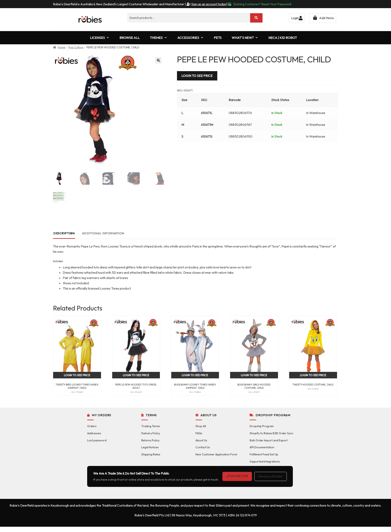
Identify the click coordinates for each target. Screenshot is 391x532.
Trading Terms (150, 426)
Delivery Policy (150, 433)
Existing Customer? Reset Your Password (262, 4)
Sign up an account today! (209, 4)
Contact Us (203, 447)
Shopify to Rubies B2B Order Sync (271, 433)
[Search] (256, 18)
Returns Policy (150, 440)
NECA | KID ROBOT (282, 38)
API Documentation (262, 447)
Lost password (97, 440)
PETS (218, 38)
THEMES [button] (156, 38)
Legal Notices (150, 447)
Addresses (94, 433)
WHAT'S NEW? (243, 38)
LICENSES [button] (97, 38)
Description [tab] (64, 233)
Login (295, 18)
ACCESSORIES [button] (188, 38)
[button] (158, 60)
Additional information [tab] (103, 233)
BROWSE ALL (130, 38)
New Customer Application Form (216, 454)
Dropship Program (262, 426)
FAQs (199, 433)
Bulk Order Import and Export (269, 440)
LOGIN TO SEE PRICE (197, 76)
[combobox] (188, 18)
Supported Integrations (265, 461)
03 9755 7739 (238, 476)
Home (61, 47)
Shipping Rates (150, 454)
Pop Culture (75, 47)
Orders (92, 426)
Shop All (201, 426)
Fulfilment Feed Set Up (264, 454)
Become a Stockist (270, 476)
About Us (201, 440)
